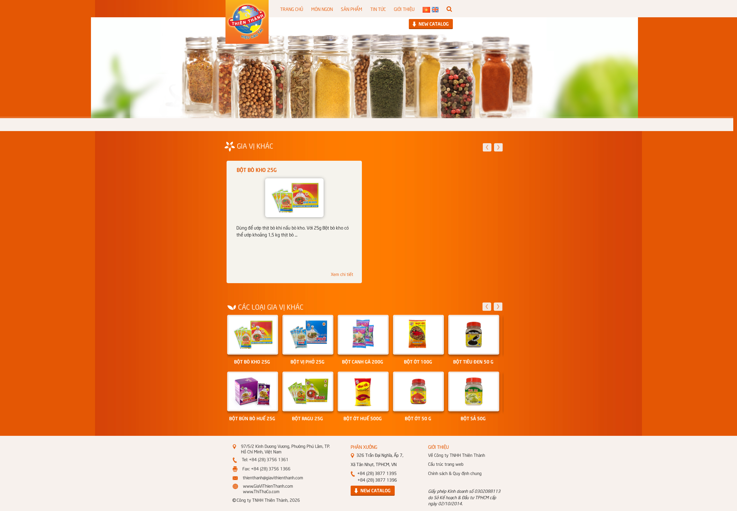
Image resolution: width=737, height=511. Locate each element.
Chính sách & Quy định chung (455, 473)
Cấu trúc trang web (446, 464)
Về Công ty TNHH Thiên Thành (456, 455)
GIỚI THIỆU (404, 8)
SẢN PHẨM (351, 8)
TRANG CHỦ (291, 8)
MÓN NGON (322, 8)
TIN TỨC (378, 8)
